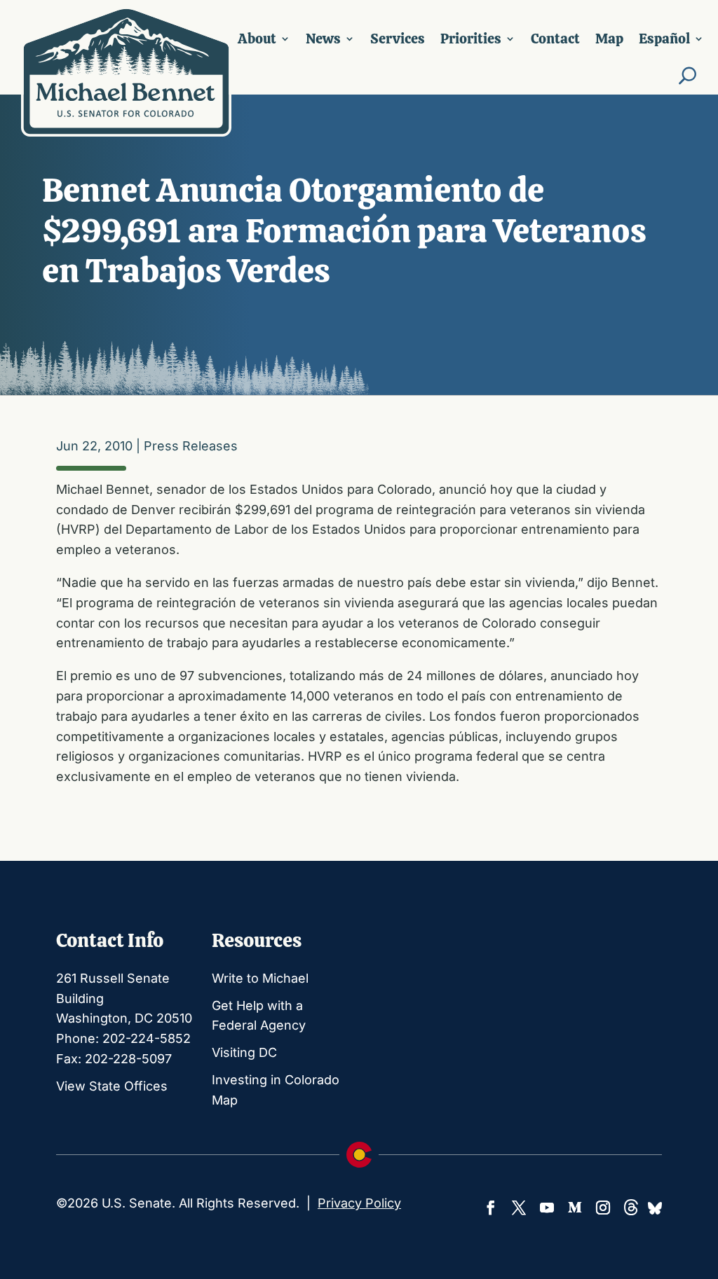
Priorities (470, 38)
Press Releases (191, 445)
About (257, 38)
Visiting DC (244, 1052)
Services (397, 38)
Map (609, 38)
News (323, 38)
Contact (555, 38)
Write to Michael (260, 978)
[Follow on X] (519, 1208)
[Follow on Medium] (575, 1208)
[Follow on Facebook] (491, 1208)
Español (664, 38)
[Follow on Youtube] (547, 1208)
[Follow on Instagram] (603, 1208)
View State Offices (112, 1086)
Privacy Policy (359, 1203)
